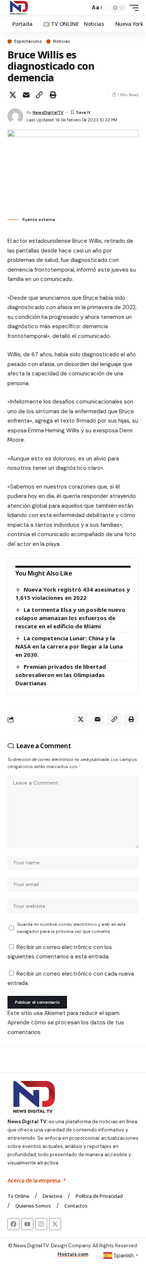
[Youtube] (27, 1224)
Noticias (61, 41)
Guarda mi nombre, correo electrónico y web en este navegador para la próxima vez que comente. (71, 928)
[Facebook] (13, 1224)
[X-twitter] (55, 1224)
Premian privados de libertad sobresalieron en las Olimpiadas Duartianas (60, 674)
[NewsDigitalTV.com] (18, 8)
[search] (82, 8)
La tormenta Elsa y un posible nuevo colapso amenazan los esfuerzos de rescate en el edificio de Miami (70, 617)
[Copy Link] (39, 95)
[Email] (26, 95)
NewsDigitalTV (48, 112)
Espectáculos (28, 41)
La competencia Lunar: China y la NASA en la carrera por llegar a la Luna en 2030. (69, 646)
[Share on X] (12, 95)
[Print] (53, 95)
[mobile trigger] (132, 8)
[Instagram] (41, 1224)
